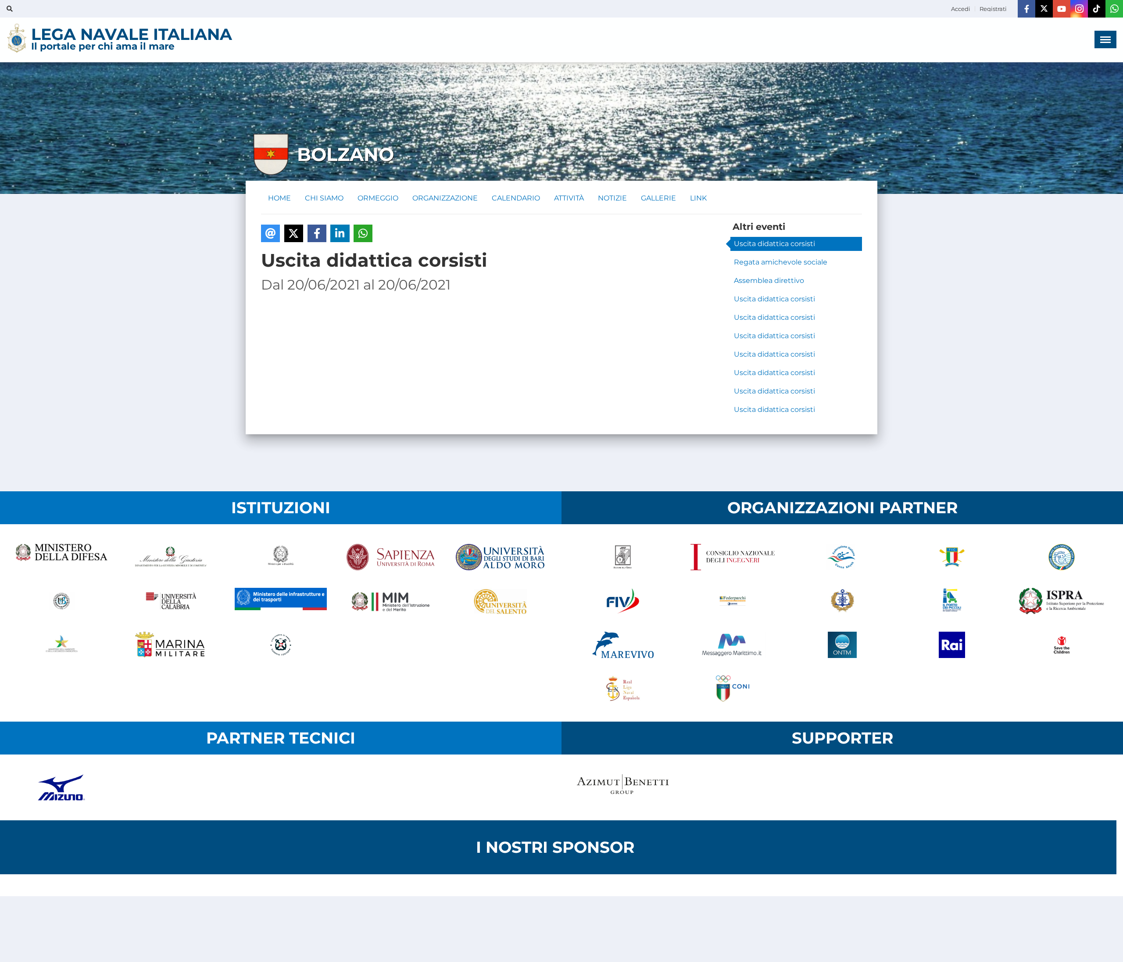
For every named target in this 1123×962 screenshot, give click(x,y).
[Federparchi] (732, 601)
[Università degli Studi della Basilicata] (61, 601)
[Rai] (951, 644)
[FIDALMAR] (842, 601)
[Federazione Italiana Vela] (622, 601)
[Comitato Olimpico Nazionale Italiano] (732, 688)
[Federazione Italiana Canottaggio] (951, 557)
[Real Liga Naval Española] (622, 688)
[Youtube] (1061, 9)
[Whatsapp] (1114, 9)
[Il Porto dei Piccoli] (951, 601)
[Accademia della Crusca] (622, 557)
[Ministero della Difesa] (61, 557)
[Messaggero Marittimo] (732, 644)
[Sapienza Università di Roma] (390, 557)
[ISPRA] (1061, 601)
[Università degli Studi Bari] (500, 557)
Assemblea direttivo (769, 280)
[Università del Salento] (500, 601)
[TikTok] (1096, 9)
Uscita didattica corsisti (774, 244)
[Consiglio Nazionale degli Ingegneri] (732, 557)
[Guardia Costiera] (280, 644)
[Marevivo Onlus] (622, 644)
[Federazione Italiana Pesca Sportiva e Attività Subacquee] (1061, 557)
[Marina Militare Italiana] (171, 644)
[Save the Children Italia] (1061, 644)
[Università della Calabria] (171, 601)
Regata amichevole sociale (780, 262)
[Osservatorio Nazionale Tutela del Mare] (842, 644)
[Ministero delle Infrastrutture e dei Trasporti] (280, 601)
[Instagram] (1079, 9)
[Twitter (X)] (1044, 9)
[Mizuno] (61, 787)
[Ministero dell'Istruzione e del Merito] (390, 601)
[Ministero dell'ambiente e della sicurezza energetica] (61, 644)
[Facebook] (1026, 9)
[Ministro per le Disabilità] (280, 557)
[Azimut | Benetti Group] (622, 787)
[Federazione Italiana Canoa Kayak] (842, 557)
